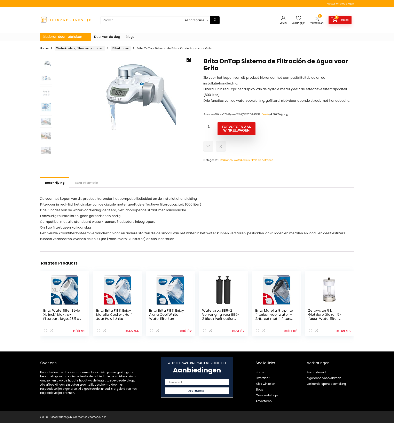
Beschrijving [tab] (54, 183)
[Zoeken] (215, 20)
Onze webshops (267, 395)
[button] (189, 60)
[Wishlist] (298, 18)
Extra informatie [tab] (86, 183)
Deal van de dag (107, 36)
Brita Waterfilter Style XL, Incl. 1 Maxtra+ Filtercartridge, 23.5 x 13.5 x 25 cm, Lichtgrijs (61, 316)
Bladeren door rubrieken (62, 36)
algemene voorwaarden (324, 378)
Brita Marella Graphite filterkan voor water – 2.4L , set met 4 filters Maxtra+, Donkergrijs (274, 316)
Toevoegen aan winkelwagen (236, 128)
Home (44, 48)
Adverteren (264, 401)
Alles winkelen (265, 384)
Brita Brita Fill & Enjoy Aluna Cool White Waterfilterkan (166, 314)
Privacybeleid (316, 372)
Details (265, 114)
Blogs (130, 36)
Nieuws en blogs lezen (340, 3)
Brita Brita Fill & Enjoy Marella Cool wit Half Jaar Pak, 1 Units (114, 314)
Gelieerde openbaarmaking (326, 384)
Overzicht (263, 378)
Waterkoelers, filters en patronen (79, 48)
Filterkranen (120, 48)
